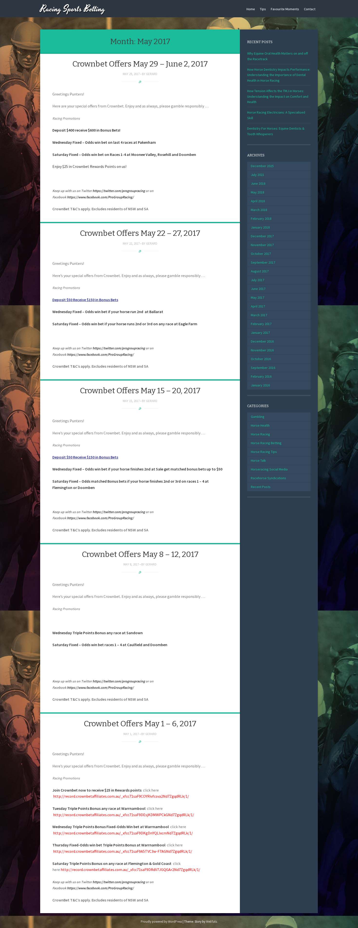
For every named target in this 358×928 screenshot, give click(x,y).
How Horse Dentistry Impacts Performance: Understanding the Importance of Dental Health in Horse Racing (278, 75)
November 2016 (262, 350)
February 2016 (261, 376)
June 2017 (258, 289)
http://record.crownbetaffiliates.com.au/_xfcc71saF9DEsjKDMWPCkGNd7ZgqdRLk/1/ (123, 814)
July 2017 (257, 280)
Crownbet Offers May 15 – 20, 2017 (140, 390)
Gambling (257, 416)
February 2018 (261, 218)
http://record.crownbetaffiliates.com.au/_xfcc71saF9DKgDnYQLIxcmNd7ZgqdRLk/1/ (122, 833)
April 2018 (258, 201)
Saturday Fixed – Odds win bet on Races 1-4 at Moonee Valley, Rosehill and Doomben (124, 154)
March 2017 (259, 315)
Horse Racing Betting (266, 443)
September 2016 (263, 367)
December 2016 (262, 341)
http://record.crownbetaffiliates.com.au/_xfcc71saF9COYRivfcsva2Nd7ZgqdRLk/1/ (121, 796)
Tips (263, 9)
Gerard (151, 74)
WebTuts (211, 921)
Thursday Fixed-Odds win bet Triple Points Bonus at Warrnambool (108, 844)
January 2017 (260, 332)
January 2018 (260, 227)
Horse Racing (260, 434)
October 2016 (261, 359)
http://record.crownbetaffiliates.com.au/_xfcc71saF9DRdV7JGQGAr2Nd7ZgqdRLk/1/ (130, 869)
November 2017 (262, 245)
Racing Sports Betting (72, 9)
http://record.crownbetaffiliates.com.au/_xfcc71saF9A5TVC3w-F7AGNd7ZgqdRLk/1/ (122, 851)
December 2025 (262, 166)
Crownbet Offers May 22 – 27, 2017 (140, 233)
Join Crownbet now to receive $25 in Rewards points (96, 790)
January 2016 (260, 385)
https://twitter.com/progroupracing (119, 191)
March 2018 (259, 210)
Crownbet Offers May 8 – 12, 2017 (140, 554)
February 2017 (261, 324)
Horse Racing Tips (264, 452)
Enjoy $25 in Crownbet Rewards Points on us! (89, 166)
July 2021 (257, 174)
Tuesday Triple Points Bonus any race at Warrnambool (98, 808)
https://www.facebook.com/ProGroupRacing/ (100, 197)
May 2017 (257, 297)
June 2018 (258, 183)
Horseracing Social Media (269, 469)
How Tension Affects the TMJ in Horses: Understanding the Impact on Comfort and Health (277, 96)
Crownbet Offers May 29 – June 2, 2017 (140, 63)
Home (250, 9)
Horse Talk (258, 460)
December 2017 (262, 236)
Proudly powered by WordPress (161, 921)
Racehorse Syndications (268, 478)
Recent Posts (261, 487)
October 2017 (261, 253)
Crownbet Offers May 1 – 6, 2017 (140, 723)
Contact (309, 9)
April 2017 (258, 306)
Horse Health (260, 425)
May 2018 (257, 192)
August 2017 (260, 271)
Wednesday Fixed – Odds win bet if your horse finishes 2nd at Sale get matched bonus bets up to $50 (137, 469)
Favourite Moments (285, 9)
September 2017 (263, 262)
